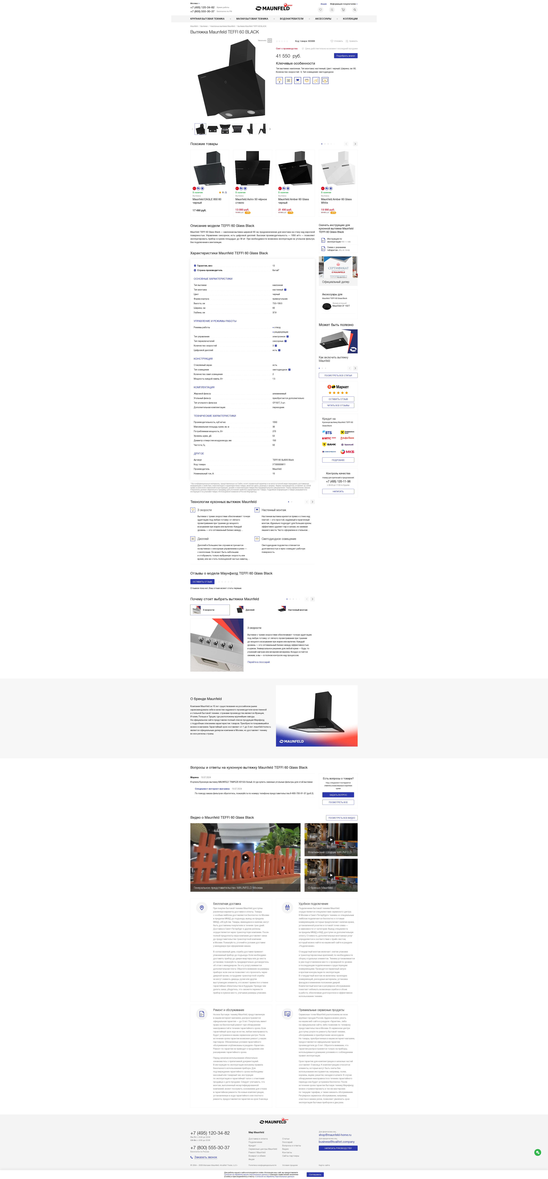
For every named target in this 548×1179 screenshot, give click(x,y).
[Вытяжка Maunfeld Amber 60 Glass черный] (295, 168)
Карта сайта (324, 1165)
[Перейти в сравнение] (332, 10)
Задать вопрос (338, 795)
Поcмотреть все (338, 802)
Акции (324, 4)
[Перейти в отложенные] (320, 10)
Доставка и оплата (258, 1139)
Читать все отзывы (338, 405)
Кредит (252, 1145)
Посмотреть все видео (342, 818)
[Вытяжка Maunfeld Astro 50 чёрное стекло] (252, 168)
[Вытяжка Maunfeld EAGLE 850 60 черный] (210, 168)
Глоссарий (287, 1142)
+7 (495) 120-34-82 (202, 7)
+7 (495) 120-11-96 (338, 481)
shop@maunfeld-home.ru (335, 1134)
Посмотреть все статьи (338, 375)
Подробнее (338, 460)
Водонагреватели (291, 19)
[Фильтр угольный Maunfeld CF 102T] (326, 306)
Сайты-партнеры (290, 1156)
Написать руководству (338, 1148)
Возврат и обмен (257, 1156)
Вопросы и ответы (291, 1145)
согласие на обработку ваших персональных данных (246, 1175)
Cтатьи (285, 1139)
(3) (226, 192)
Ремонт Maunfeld (257, 1152)
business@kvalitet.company (337, 1141)
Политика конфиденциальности (262, 1165)
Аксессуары (323, 19)
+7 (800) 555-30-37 (202, 11)
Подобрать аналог (346, 56)
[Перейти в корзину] (343, 10)
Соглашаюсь (315, 1174)
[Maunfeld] (274, 7)
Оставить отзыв (338, 399)
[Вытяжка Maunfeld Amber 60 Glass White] (338, 168)
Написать (338, 491)
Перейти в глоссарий (258, 662)
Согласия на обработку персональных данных (274, 1177)
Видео (285, 1149)
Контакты (287, 1152)
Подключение (255, 1142)
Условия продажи (290, 1165)
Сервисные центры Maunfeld (263, 1149)
